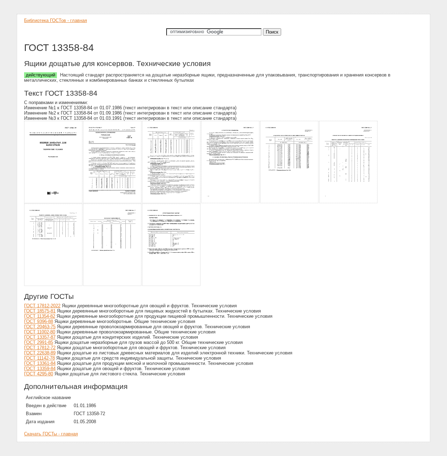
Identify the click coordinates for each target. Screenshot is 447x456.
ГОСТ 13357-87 (40, 337)
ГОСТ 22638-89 (40, 352)
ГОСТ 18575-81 (40, 311)
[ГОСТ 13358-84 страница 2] (112, 202)
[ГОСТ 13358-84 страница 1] (53, 202)
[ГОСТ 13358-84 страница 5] (289, 202)
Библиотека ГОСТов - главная (55, 20)
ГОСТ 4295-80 (38, 373)
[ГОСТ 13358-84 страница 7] (53, 284)
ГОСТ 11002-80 (39, 331)
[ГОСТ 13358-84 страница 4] (230, 202)
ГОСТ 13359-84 (40, 368)
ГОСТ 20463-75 (40, 326)
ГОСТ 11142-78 (39, 358)
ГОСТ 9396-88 (38, 321)
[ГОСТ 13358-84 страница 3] (171, 202)
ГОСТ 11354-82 (39, 316)
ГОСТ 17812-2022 (42, 305)
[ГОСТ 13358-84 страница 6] (348, 202)
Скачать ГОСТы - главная (51, 433)
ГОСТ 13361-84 (40, 363)
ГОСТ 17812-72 (40, 347)
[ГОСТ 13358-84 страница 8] (112, 284)
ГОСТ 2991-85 (38, 342)
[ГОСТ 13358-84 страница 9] (171, 284)
